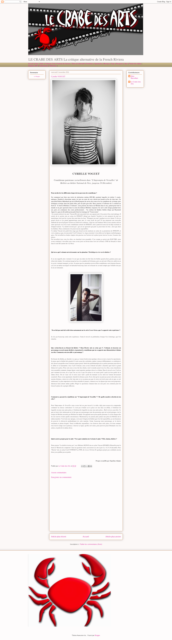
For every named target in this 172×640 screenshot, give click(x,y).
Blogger (97, 635)
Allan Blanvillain (134, 77)
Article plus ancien (113, 537)
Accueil (86, 537)
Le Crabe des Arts (136, 83)
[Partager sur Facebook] (89, 466)
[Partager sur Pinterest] (91, 466)
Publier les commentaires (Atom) (91, 544)
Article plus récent (58, 537)
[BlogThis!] (84, 466)
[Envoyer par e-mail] (82, 466)
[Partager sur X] (86, 466)
